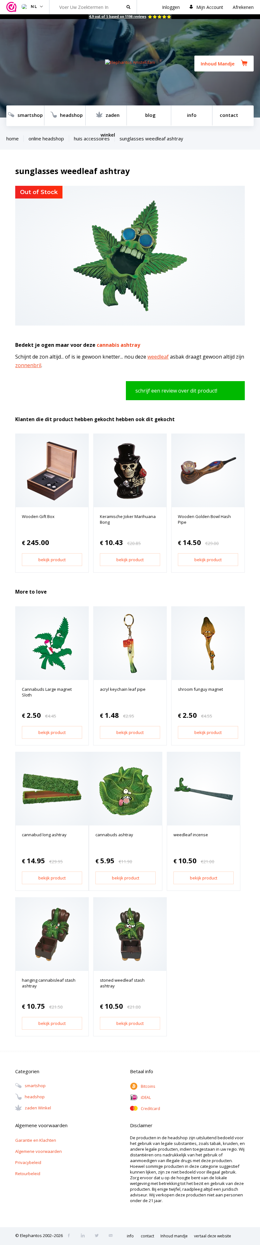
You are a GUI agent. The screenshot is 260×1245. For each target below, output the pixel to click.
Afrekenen (243, 7)
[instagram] (84, 1236)
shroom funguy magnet (200, 689)
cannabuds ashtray (114, 835)
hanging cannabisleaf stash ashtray (48, 983)
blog (150, 115)
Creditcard (150, 1108)
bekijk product (52, 559)
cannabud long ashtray (44, 835)
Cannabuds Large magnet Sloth (47, 692)
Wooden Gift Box (38, 516)
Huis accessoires (92, 138)
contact (229, 115)
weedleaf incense (190, 835)
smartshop (30, 115)
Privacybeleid (28, 1162)
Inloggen (171, 7)
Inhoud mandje (174, 1236)
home (12, 138)
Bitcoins (148, 1086)
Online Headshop (46, 138)
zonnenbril (28, 365)
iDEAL (146, 1097)
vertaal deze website (212, 1236)
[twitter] (98, 1236)
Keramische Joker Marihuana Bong (128, 519)
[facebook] (71, 1236)
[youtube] (112, 1236)
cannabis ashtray (118, 344)
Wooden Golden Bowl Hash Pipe (204, 519)
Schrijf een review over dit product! (176, 390)
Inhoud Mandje (218, 63)
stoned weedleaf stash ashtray (122, 983)
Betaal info (141, 1071)
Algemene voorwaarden (38, 1151)
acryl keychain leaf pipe (123, 689)
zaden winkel (110, 119)
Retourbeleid (27, 1173)
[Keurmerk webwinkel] (12, 7)
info (192, 115)
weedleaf (158, 356)
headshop (71, 115)
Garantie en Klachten (35, 1140)
